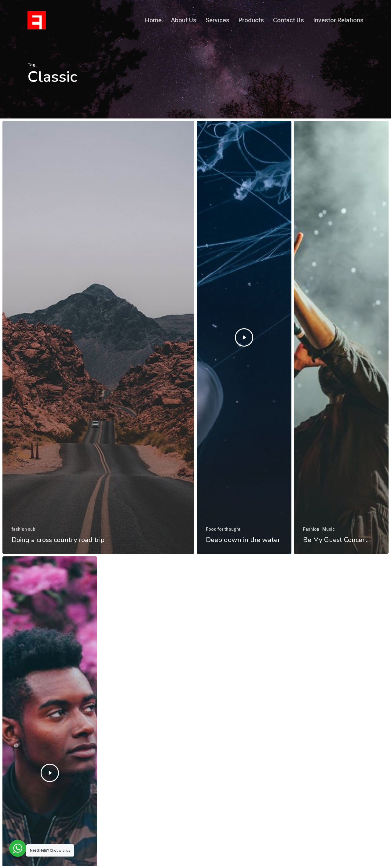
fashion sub (23, 529)
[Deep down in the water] (244, 337)
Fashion (311, 529)
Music (328, 529)
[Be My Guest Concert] (341, 337)
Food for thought (223, 529)
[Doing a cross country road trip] (98, 337)
